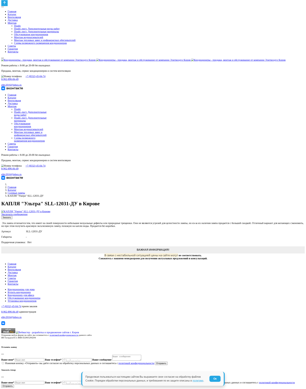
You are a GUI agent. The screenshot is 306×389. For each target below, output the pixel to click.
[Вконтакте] (12, 89)
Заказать (7, 217)
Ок (215, 378)
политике (198, 380)
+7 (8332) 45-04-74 (35, 76)
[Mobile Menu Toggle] (2, 6)
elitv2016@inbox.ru (11, 85)
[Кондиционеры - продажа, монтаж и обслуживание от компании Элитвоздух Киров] (143, 60)
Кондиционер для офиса (21, 295)
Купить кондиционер (19, 292)
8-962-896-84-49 (9, 79)
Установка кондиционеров (22, 301)
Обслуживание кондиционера (24, 298)
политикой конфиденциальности (64, 335)
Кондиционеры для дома (21, 289)
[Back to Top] (4, 3)
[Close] (2, 354)
